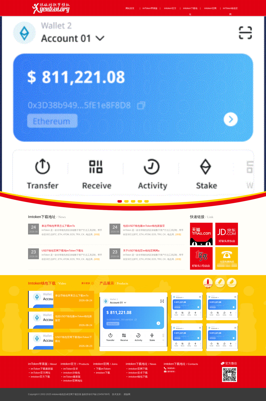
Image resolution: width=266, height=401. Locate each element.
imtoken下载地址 (190, 11)
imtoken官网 (210, 8)
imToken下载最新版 (42, 368)
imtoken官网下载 (138, 368)
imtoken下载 (103, 372)
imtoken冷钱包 (71, 372)
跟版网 (127, 394)
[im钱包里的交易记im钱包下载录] (186, 337)
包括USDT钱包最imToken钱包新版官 (144, 225)
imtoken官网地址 (73, 380)
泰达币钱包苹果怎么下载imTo (58, 225)
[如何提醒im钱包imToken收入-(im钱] (222, 337)
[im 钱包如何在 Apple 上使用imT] (222, 306)
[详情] (97, 234)
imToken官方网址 (40, 372)
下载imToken (103, 368)
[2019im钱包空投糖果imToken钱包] (186, 306)
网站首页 (130, 8)
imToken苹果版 (150, 8)
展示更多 (85, 283)
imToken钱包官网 (230, 11)
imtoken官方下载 (40, 376)
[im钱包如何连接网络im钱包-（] (133, 321)
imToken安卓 (70, 368)
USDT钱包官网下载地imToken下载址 (62, 250)
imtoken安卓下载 (138, 372)
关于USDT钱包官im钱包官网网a (141, 250)
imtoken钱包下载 (138, 376)
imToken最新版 (72, 376)
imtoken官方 (170, 8)
